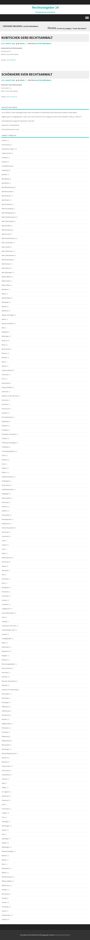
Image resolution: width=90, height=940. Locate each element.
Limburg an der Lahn (9, 626)
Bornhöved (6, 349)
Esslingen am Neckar (9, 434)
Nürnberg (5, 698)
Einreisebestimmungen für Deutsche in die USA (18, 121)
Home (52, 28)
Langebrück (6, 609)
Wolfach (4, 890)
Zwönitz (4, 919)
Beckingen (5, 302)
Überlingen (5, 826)
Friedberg (5, 447)
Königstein (5, 588)
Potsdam (5, 732)
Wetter (4, 860)
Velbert (4, 843)
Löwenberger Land (8, 630)
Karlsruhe (5, 562)
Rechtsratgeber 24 (45, 7)
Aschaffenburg (7, 166)
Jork (3, 549)
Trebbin (4, 813)
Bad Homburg (6, 230)
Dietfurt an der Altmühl (10, 396)
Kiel (3, 575)
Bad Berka (5, 183)
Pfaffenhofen (6, 724)
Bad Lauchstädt (7, 243)
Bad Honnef (6, 234)
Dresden (5, 413)
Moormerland (6, 668)
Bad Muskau (6, 264)
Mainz (4, 643)
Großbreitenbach (8, 490)
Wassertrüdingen (8, 851)
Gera (3, 464)
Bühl (3, 362)
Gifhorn (4, 472)
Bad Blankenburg (8, 187)
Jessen (4, 545)
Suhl (3, 805)
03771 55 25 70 (12, 97)
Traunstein (5, 809)
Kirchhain (5, 579)
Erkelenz (5, 426)
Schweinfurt (6, 775)
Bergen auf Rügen (8, 315)
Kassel (4, 566)
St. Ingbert (5, 792)
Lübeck (4, 634)
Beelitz (4, 306)
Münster (5, 677)
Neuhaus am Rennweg (9, 690)
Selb (3, 783)
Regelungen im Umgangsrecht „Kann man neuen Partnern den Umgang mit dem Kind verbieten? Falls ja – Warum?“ (42, 117)
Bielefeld (5, 332)
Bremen (4, 353)
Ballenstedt (6, 281)
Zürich (4, 911)
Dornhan (5, 404)
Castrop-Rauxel (7, 370)
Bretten (4, 358)
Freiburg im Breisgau (9, 443)
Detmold (5, 392)
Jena (3, 541)
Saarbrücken (6, 766)
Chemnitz (5, 375)
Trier (3, 817)
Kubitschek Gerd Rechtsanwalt (27, 38)
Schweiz (4, 779)
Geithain (5, 460)
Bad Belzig (5, 179)
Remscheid (5, 745)
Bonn (4, 345)
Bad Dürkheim (7, 204)
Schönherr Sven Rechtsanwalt (26, 74)
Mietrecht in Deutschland (10, 125)
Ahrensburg (6, 145)
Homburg (5, 532)
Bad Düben (5, 200)
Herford (4, 511)
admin (22, 43)
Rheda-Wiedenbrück (9, 753)
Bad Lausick (6, 247)
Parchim (4, 719)
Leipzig (4, 622)
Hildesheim (6, 524)
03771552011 (11, 60)
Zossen (4, 902)
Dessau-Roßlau (7, 387)
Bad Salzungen (7, 272)
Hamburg (5, 502)
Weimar (4, 856)
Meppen (4, 656)
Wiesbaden (5, 868)
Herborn (5, 507)
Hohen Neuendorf (8, 528)
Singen (4, 787)
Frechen (4, 438)
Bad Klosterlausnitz (8, 238)
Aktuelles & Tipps (8, 149)
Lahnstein (5, 596)
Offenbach (5, 707)
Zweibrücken (6, 915)
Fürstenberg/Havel (8, 451)
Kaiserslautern (7, 558)
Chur (3, 379)
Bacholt (4, 175)
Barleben (5, 289)
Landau (4, 600)
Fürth (4, 456)
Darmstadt (5, 383)
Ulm (3, 834)
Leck (3, 617)
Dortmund (5, 409)
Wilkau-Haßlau (7, 881)
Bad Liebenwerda (8, 255)
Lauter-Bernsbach (43, 43)
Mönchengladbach (8, 664)
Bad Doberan (6, 196)
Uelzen (4, 830)
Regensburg (6, 741)
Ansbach (5, 158)
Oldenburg (5, 711)
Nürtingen (5, 702)
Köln (3, 583)
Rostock (4, 758)
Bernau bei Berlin (8, 324)
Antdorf (4, 162)
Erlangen (5, 430)
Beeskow (5, 311)
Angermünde (6, 153)
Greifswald (5, 481)
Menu (45, 18)
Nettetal (5, 685)
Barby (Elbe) (6, 285)
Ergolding (5, 421)
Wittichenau (6, 885)
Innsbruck (5, 536)
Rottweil (5, 762)
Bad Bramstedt (7, 192)
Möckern (5, 660)
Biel (3, 328)
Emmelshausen (7, 417)
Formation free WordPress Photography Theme (37, 935)
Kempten (5, 570)
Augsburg (5, 170)
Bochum (5, 341)
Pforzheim (5, 728)
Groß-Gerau (6, 485)
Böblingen (5, 336)
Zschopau (5, 907)
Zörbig (4, 898)
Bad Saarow (6, 268)
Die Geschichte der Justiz (10, 129)
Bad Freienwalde (7, 221)
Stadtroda (5, 796)
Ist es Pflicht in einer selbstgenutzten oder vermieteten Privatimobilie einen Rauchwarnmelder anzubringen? (39, 113)
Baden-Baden (6, 277)
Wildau (4, 873)
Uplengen (5, 839)
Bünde (4, 366)
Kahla (4, 553)
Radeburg (5, 736)
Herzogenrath (6, 519)
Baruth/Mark (6, 298)
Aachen (4, 141)
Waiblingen (5, 847)
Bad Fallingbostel (8, 213)
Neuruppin (5, 694)
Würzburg (5, 894)
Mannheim (5, 647)
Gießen (4, 468)
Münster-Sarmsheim (9, 681)
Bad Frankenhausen (9, 217)
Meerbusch (5, 651)
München (5, 673)
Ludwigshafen (6, 639)
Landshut (5, 604)
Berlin (4, 319)
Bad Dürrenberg (7, 209)
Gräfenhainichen (7, 477)
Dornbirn (5, 400)
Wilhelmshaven (7, 877)
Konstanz (5, 592)
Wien (3, 864)
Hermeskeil (6, 515)
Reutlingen (5, 749)
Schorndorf (6, 771)
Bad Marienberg (7, 260)
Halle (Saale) (6, 498)
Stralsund (5, 800)
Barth (4, 294)
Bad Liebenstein (7, 251)
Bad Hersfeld (6, 226)
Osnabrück (5, 715)
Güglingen (5, 494)
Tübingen (5, 822)
